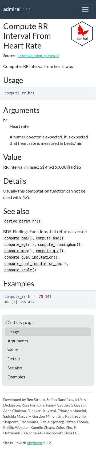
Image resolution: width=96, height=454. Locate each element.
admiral (12, 9)
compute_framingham (57, 244)
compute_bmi (16, 238)
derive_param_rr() (22, 221)
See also (14, 367)
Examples (16, 376)
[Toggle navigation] (85, 9)
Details (14, 358)
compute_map (16, 251)
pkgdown (34, 442)
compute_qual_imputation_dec (33, 263)
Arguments (17, 340)
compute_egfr (17, 244)
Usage (13, 331)
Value (12, 349)
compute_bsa (47, 238)
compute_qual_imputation (28, 257)
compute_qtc (47, 251)
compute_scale (18, 270)
